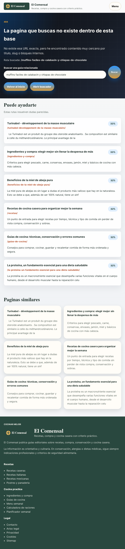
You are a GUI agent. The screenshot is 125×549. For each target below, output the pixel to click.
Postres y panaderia (18, 482)
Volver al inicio (16, 86)
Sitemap (11, 540)
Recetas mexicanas (18, 478)
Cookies (11, 536)
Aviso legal (13, 528)
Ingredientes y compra (19, 495)
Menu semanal (15, 503)
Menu (115, 6)
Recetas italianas (16, 474)
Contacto (12, 524)
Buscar (114, 72)
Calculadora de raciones (21, 507)
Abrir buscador (42, 86)
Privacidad (13, 532)
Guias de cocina (16, 499)
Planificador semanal (18, 511)
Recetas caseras (16, 470)
